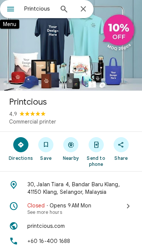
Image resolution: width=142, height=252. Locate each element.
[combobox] (38, 8)
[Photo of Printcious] (71, 45)
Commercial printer (32, 121)
